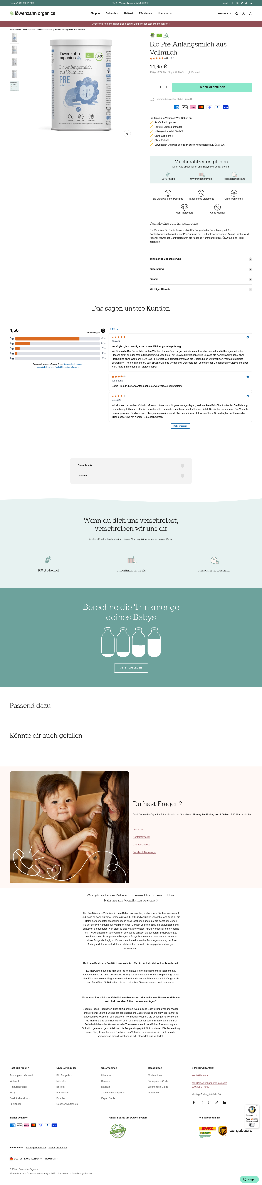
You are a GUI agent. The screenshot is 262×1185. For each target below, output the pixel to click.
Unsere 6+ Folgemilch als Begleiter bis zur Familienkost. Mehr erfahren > (131, 24)
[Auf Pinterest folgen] (241, 3)
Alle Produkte (15, 30)
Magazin (106, 1087)
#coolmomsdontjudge (112, 1093)
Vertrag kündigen (58, 1148)
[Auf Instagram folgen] (237, 3)
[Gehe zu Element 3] (14, 62)
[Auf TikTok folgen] (246, 3)
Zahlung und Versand (21, 1075)
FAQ (12, 1093)
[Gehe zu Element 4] (14, 74)
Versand (195, 72)
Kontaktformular (141, 837)
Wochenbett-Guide (158, 1087)
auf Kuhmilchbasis (45, 30)
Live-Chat (138, 830)
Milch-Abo (61, 1081)
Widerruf (14, 1081)
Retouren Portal (18, 1087)
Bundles (60, 1098)
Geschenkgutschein (67, 1104)
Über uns (163, 13)
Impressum (63, 1174)
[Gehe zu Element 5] (14, 86)
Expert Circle (108, 1098)
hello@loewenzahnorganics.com (209, 1083)
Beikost (128, 13)
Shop (94, 13)
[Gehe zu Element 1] (14, 38)
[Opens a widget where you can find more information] (249, 1179)
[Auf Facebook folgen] (232, 3)
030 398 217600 (141, 845)
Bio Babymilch (29, 30)
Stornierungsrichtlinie (82, 1174)
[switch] (252, 1125)
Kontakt (225, 3)
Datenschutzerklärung (37, 1174)
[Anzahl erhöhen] (166, 87)
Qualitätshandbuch (20, 1098)
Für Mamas (145, 13)
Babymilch (112, 13)
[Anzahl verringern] (154, 87)
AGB (53, 1174)
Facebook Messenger (144, 852)
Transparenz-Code (158, 1081)
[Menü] (257, 1106)
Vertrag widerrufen (36, 1148)
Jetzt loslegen (131, 668)
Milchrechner (155, 1075)
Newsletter (154, 1093)
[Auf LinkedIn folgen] (251, 3)
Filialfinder (15, 1104)
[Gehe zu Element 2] (14, 50)
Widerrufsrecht (17, 1174)
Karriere (105, 1081)
